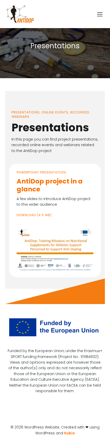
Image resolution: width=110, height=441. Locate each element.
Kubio (69, 433)
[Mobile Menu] (100, 14)
